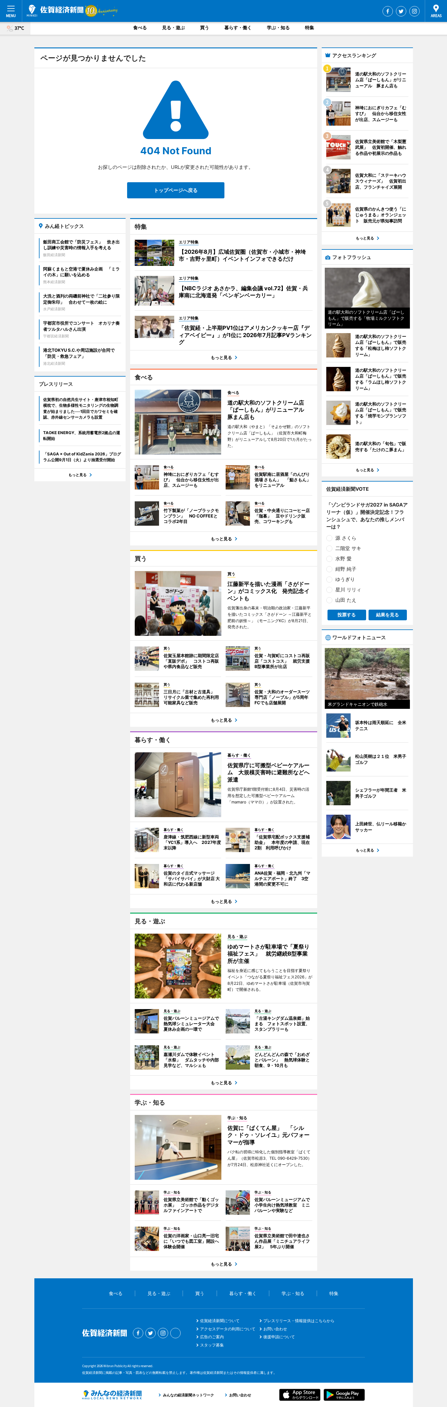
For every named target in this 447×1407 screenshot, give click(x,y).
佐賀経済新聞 (55, 11)
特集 (309, 27)
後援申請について (279, 1336)
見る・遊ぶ (173, 27)
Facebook (388, 11)
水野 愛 (343, 558)
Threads (175, 1333)
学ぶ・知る (278, 27)
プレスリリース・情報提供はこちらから (298, 1320)
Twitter (401, 11)
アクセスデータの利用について (227, 1328)
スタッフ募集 (212, 1345)
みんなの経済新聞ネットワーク (112, 1394)
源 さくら (345, 538)
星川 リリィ (348, 589)
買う (204, 27)
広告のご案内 (212, 1336)
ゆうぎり (345, 579)
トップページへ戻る (176, 190)
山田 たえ (345, 600)
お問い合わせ (275, 1328)
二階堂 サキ (348, 548)
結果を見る (387, 614)
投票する (347, 614)
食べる (140, 27)
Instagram (414, 11)
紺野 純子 (345, 569)
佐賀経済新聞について (220, 1320)
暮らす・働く (238, 27)
